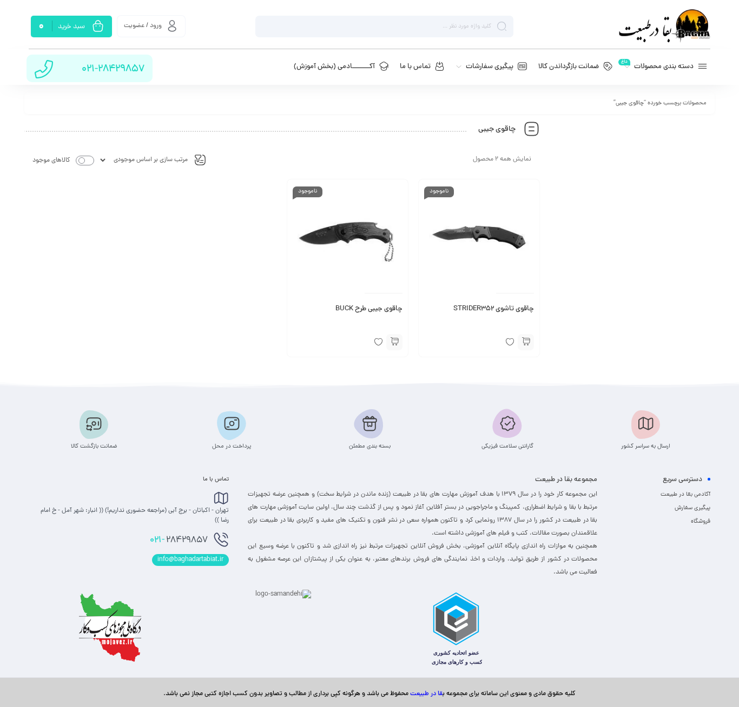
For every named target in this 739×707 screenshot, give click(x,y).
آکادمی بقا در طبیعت (685, 494)
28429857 (179, 540)
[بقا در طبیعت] (664, 26)
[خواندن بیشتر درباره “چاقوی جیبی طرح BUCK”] (394, 342)
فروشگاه (700, 521)
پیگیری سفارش (692, 508)
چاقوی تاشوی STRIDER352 (493, 309)
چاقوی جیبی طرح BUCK (369, 309)
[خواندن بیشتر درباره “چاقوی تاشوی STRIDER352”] (526, 342)
